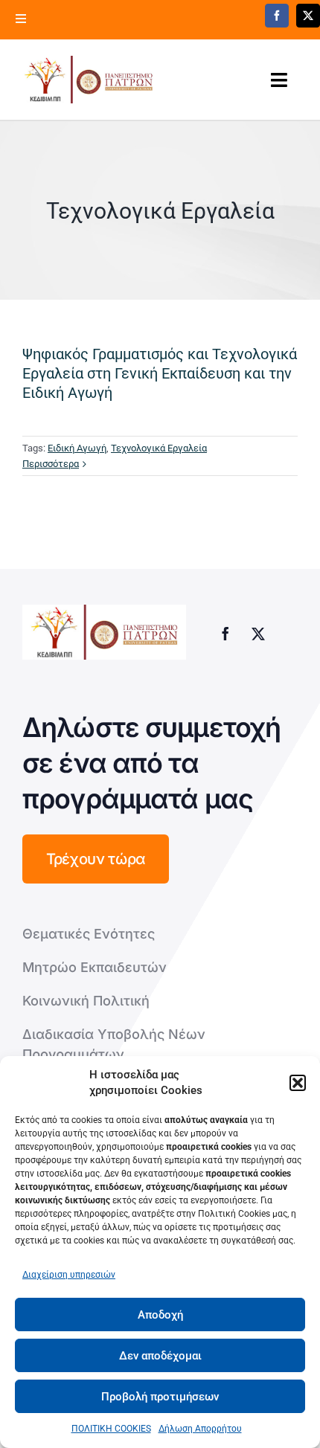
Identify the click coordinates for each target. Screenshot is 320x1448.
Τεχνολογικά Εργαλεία (159, 448)
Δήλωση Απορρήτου (200, 1428)
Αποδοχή (160, 1315)
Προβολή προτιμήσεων (160, 1396)
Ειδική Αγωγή (77, 448)
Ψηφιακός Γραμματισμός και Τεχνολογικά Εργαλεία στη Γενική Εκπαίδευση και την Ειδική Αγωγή (159, 373)
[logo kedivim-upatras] (88, 79)
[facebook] (277, 16)
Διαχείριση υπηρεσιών (68, 1275)
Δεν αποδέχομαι (160, 1355)
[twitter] (308, 16)
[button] (297, 1082)
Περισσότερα (50, 463)
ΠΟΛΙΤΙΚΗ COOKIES (111, 1428)
